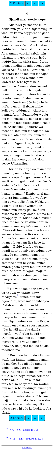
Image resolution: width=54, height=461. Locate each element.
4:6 (12, 430)
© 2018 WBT (27, 448)
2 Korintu (17, 3)
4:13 (12, 438)
